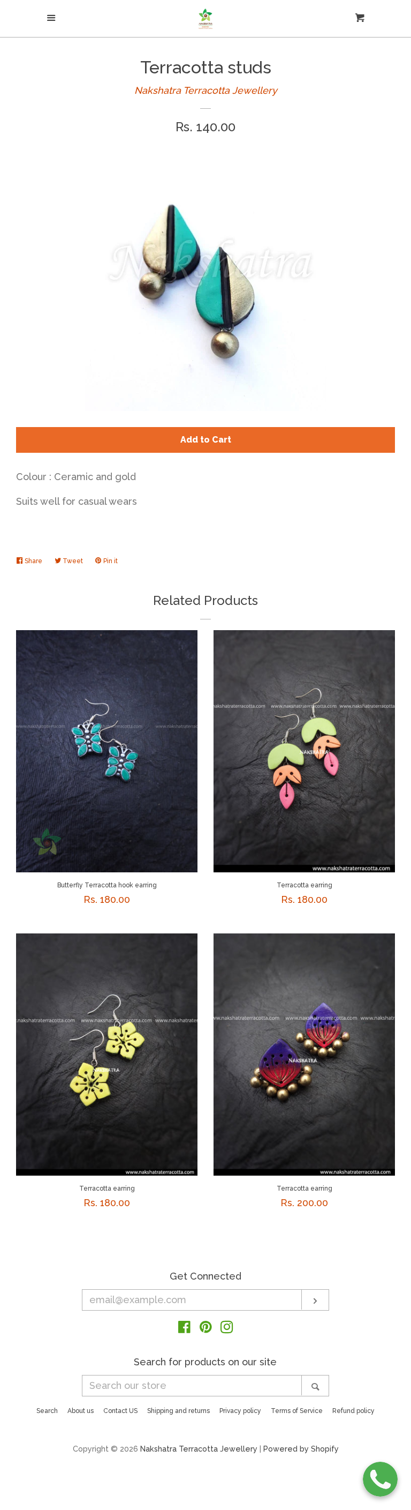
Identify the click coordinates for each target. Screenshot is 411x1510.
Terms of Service (297, 1411)
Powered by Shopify (301, 1448)
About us (80, 1411)
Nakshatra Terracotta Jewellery (205, 90)
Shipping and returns (178, 1411)
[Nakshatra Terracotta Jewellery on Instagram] (226, 1328)
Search (47, 1411)
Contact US (120, 1411)
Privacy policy (240, 1411)
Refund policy (353, 1411)
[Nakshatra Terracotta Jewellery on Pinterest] (205, 1328)
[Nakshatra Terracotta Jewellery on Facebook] (184, 1328)
